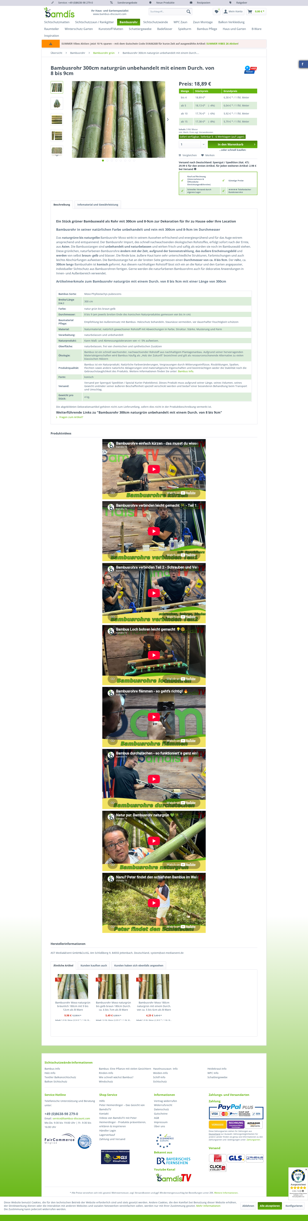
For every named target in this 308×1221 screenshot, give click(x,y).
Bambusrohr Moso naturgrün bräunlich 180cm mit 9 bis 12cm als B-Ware (72, 1006)
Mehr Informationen (208, 1205)
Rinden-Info (106, 1073)
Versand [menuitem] (214, 1148)
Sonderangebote (127, 2)
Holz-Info (50, 1073)
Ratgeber (241, 2)
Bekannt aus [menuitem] (163, 1152)
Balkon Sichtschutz (56, 1081)
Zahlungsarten (253, 1139)
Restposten (203, 2)
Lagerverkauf (107, 1134)
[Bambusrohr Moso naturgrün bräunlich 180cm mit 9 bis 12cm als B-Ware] (73, 986)
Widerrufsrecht (163, 1105)
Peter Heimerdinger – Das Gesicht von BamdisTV (122, 1107)
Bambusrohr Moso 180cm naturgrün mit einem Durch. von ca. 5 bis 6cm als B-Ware (154, 1006)
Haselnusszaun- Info (165, 1068)
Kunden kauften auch (94, 965)
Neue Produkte (165, 2)
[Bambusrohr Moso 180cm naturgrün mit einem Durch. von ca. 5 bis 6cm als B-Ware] (154, 986)
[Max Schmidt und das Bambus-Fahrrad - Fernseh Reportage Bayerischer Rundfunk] (173, 1161)
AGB (156, 1118)
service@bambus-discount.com (71, 1118)
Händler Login (107, 1130)
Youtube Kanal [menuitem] (164, 1169)
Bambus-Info (52, 1068)
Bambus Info (185, 371)
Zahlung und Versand (112, 1139)
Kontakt (104, 1113)
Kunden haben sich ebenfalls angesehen (138, 965)
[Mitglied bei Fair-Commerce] (60, 1139)
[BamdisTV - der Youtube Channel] (173, 1177)
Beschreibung (61, 204)
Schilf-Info (159, 1077)
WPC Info (212, 1073)
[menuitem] (170, 11)
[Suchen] (188, 11)
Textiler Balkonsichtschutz (60, 1077)
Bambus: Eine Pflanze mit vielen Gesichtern (125, 1068)
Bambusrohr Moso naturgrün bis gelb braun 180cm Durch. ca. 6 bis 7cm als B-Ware (113, 1006)
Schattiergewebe (217, 1077)
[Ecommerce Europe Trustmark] (164, 1141)
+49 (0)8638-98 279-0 (61, 1114)
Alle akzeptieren (270, 1205)
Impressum (161, 1122)
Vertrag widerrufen (165, 1101)
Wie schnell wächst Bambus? (116, 1077)
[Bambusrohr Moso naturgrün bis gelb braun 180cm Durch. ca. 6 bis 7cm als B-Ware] (113, 986)
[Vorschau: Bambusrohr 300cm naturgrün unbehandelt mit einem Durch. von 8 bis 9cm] (57, 87)
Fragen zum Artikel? (71, 417)
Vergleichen (189, 155)
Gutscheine (161, 1113)
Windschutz (106, 1081)
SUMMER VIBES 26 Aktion (222, 43)
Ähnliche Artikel (63, 965)
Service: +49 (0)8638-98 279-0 (75, 2)
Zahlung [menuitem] (214, 1101)
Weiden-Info (160, 1073)
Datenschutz (161, 1109)
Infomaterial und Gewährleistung (97, 204)
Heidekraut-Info (216, 1068)
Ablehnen (248, 1205)
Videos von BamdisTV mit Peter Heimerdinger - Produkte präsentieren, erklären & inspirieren (122, 1122)
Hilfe (102, 1101)
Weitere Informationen (226, 1192)
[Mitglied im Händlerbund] (85, 1142)
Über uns (159, 1126)
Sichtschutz (160, 1081)
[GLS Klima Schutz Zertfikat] (115, 1157)
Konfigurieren (294, 1205)
